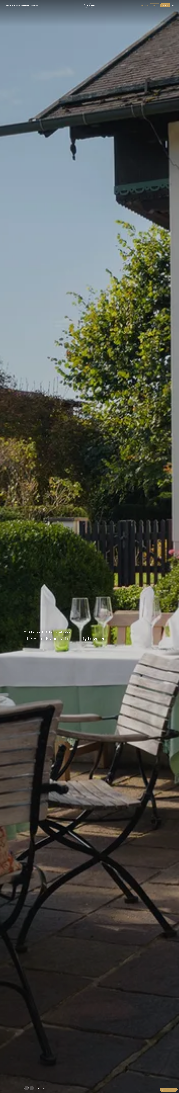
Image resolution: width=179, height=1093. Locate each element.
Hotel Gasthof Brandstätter (89, 5)
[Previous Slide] (26, 1088)
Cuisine (18, 5)
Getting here (34, 5)
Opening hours (25, 5)
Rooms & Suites (10, 5)
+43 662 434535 (143, 5)
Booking (165, 5)
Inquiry (154, 5)
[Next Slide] (32, 1088)
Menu (3, 5)
